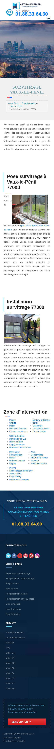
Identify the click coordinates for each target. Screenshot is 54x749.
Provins (12, 467)
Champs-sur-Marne (18, 431)
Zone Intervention (30, 103)
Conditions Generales (14, 741)
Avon (33, 451)
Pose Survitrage (13, 608)
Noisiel (12, 457)
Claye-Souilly (15, 476)
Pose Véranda (12, 614)
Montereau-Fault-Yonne (20, 447)
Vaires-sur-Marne (39, 463)
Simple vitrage (12, 583)
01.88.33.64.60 (31, 14)
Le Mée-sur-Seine (41, 428)
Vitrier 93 (10, 668)
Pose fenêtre (12, 588)
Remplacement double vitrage (20, 578)
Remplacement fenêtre (17, 593)
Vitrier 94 (10, 673)
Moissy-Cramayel (17, 460)
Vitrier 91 (10, 657)
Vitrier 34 (10, 652)
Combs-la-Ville (39, 431)
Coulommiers (37, 454)
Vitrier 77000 (16, 106)
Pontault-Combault (17, 428)
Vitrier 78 (10, 688)
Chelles (12, 422)
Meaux (12, 419)
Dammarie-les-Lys (17, 438)
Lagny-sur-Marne (17, 444)
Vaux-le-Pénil (15, 473)
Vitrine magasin (13, 603)
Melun (12, 425)
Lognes (12, 463)
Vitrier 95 (10, 678)
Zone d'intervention (15, 632)
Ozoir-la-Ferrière (16, 435)
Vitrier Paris (13, 103)
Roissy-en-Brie (16, 441)
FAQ (8, 647)
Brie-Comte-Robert (39, 457)
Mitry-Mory (14, 451)
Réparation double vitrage (18, 573)
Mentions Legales (12, 737)
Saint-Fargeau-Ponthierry (21, 470)
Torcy (35, 422)
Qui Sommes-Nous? (15, 637)
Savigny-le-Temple (41, 419)
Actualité (10, 642)
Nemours (35, 460)
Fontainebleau (15, 454)
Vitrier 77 (10, 683)
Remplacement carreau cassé (20, 598)
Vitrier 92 (10, 662)
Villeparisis (37, 425)
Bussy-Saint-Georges (19, 479)
